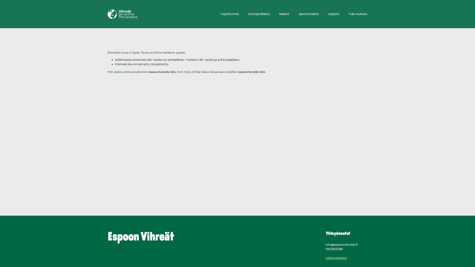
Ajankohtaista (309, 14)
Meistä (284, 14)
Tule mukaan (358, 14)
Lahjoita (333, 14)
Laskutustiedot (336, 258)
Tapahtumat (229, 14)
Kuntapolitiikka (259, 14)
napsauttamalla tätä (162, 72)
